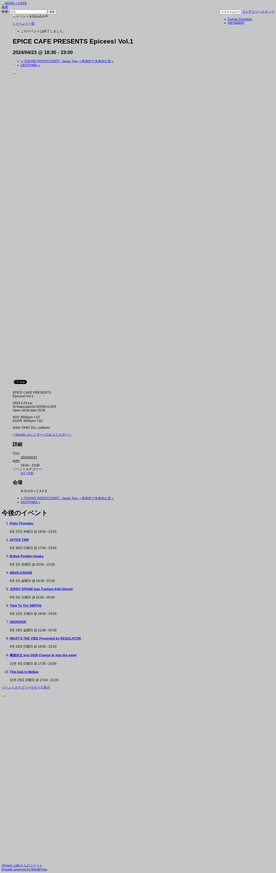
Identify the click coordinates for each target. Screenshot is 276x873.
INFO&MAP (236, 23)
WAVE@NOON (21, 572)
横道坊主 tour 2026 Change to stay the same (43, 655)
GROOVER (18, 622)
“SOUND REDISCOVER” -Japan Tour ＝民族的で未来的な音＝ (67, 61)
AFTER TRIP (19, 540)
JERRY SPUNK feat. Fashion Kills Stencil (41, 589)
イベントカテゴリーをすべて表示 (26, 687)
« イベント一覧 (24, 23)
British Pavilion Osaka (26, 556)
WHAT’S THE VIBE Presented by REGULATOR (45, 638)
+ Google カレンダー (28, 434)
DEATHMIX (30, 65)
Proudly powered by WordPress (24, 869)
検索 (5, 7)
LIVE (30, 473)
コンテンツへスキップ (258, 11)
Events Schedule (240, 19)
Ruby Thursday (22, 523)
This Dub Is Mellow (24, 672)
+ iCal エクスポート (57, 434)
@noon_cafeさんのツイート (22, 865)
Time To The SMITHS (26, 605)
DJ (23, 473)
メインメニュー (230, 11)
